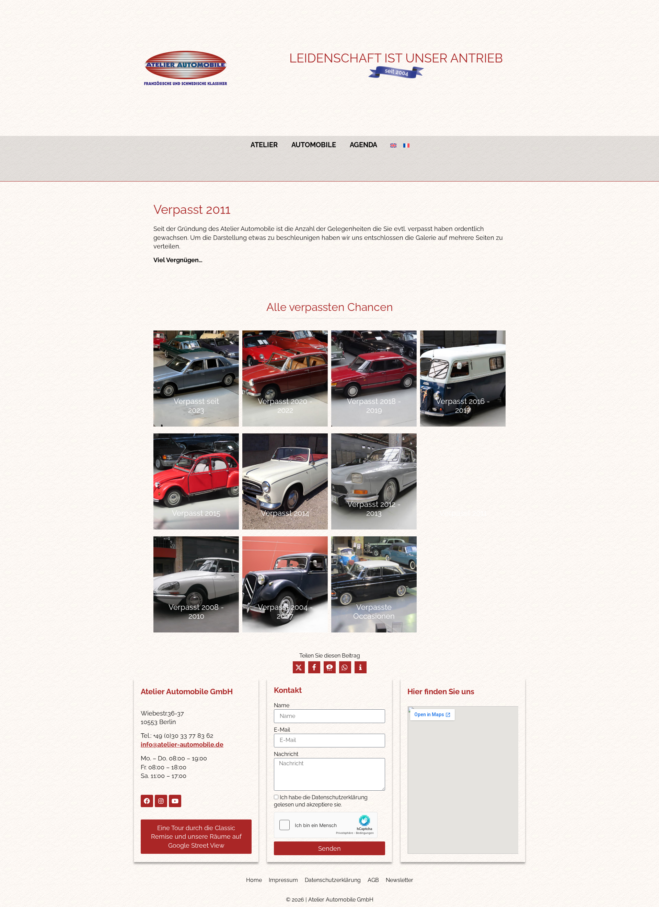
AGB (373, 880)
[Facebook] (147, 801)
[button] (299, 667)
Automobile (313, 145)
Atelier (264, 145)
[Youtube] (175, 801)
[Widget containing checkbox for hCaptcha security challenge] (326, 825)
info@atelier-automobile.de (182, 744)
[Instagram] (161, 801)
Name (281, 705)
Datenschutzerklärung (333, 880)
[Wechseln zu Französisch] (406, 145)
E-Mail (282, 729)
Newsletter (399, 880)
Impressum (283, 880)
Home (254, 880)
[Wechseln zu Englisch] (393, 145)
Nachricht (286, 754)
